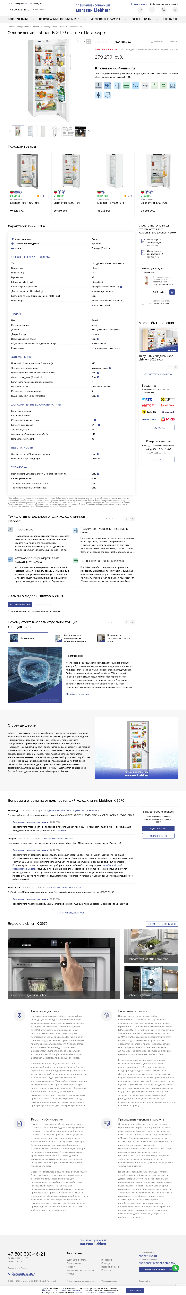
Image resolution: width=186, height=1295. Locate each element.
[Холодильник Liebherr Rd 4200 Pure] (158, 171)
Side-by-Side (170, 19)
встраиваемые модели (23, 869)
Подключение (74, 1263)
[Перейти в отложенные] (140, 10)
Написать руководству (158, 1269)
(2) (44, 196)
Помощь (105, 1263)
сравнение (61, 830)
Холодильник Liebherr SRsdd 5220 (64, 887)
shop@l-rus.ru (148, 1256)
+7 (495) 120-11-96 (158, 449)
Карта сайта (144, 1281)
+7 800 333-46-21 (19, 9)
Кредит (71, 1267)
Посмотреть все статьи (158, 374)
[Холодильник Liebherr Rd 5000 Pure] (71, 171)
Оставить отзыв (20, 604)
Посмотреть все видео (162, 924)
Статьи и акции (139, 4)
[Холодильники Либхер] (93, 7)
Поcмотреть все (158, 836)
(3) (131, 196)
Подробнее (158, 428)
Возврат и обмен (110, 1267)
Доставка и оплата (76, 1260)
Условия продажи (109, 1281)
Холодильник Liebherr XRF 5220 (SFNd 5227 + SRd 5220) (71, 810)
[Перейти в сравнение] (152, 10)
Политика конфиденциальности (81, 1281)
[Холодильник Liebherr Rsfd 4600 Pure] (27, 171)
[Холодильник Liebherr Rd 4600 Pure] (114, 171)
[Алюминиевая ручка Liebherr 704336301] (146, 304)
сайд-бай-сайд (109, 865)
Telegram (38, 3)
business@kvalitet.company (157, 1262)
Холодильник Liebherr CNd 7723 (57, 838)
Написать (158, 460)
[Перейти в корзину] (164, 10)
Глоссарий (106, 1260)
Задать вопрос (158, 828)
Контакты (106, 1270)
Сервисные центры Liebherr (81, 1270)
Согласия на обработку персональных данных (93, 1293)
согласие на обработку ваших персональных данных (64, 1290)
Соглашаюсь (135, 1290)
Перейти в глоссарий (77, 694)
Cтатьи (70, 1274)
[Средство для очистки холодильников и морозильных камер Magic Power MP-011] (146, 280)
